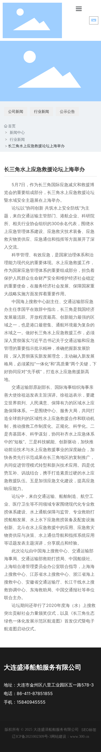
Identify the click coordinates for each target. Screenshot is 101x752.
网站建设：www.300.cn (70, 737)
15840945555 (31, 702)
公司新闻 (15, 111)
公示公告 (67, 111)
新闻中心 (17, 132)
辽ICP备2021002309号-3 (31, 737)
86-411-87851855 (35, 693)
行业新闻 (41, 111)
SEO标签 (88, 729)
